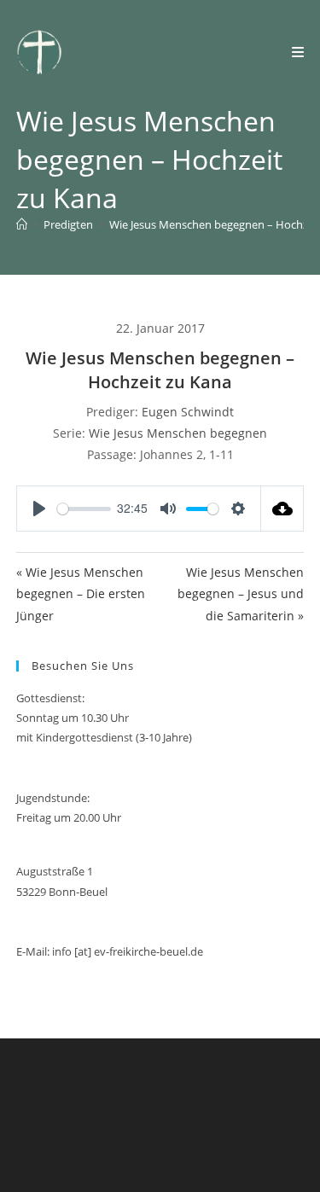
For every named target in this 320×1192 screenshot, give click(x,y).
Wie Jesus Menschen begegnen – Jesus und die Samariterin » (240, 593)
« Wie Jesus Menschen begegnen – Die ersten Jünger (80, 593)
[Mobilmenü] (298, 52)
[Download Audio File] (282, 509)
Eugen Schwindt (188, 412)
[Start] (21, 224)
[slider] (84, 509)
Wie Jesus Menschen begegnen (178, 433)
